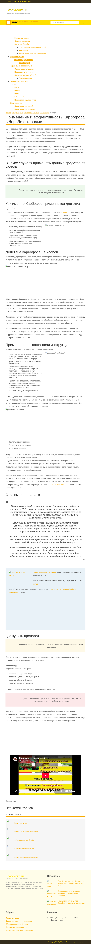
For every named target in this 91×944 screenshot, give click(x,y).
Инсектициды (24, 63)
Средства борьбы (21, 44)
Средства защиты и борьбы (25, 75)
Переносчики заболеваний (25, 72)
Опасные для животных (24, 69)
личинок (63, 212)
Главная (8, 113)
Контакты (17, 1)
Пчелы (17, 91)
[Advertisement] (45, 309)
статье (35, 584)
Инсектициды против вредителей (32, 53)
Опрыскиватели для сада (24, 109)
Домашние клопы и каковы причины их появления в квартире (69, 893)
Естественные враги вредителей (32, 47)
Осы (16, 84)
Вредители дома (42, 28)
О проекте (9, 1)
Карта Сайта (26, 1)
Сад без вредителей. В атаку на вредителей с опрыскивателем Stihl (71, 883)
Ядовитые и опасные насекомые (19, 930)
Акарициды (23, 50)
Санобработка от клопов (58, 485)
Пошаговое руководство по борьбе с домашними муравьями (71, 902)
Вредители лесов (21, 38)
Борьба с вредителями (23, 60)
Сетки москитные (26, 78)
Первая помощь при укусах (25, 100)
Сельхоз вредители (22, 41)
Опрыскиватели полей (23, 106)
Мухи (16, 87)
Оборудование (57, 34)
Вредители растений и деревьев (19, 28)
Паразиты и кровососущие (17, 34)
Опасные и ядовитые (39, 34)
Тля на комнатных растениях (45, 572)
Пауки (16, 94)
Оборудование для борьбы (17, 924)
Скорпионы (19, 97)
